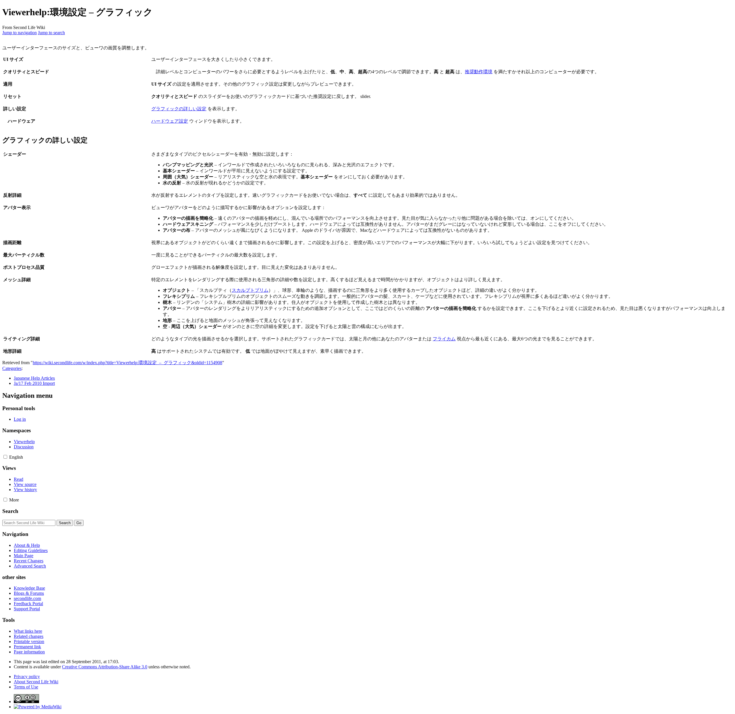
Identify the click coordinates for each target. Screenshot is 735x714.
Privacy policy (27, 676)
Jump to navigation (19, 32)
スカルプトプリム (250, 290)
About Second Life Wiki (36, 681)
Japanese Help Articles (34, 378)
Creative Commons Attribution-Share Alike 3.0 (104, 666)
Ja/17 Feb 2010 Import (34, 383)
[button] (5, 457)
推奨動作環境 (478, 71)
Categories (12, 368)
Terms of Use (26, 686)
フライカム (444, 338)
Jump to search (51, 32)
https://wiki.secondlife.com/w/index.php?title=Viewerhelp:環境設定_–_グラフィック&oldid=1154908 (127, 362)
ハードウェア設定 (169, 121)
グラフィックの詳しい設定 (178, 108)
